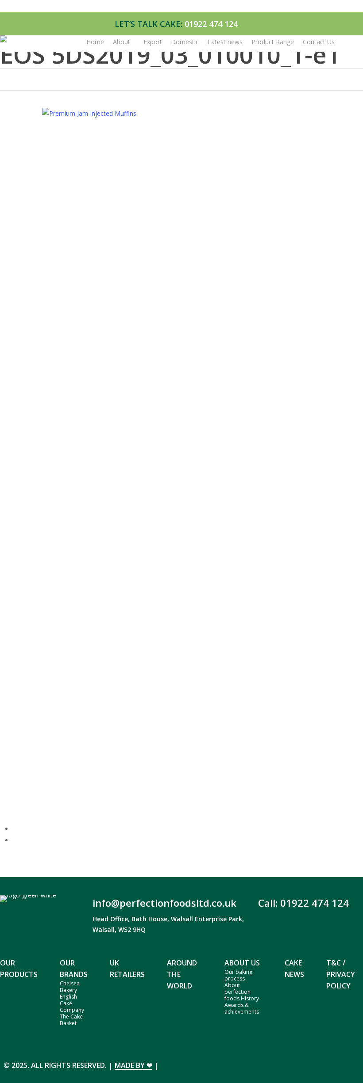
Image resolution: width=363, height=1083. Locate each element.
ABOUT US (242, 963)
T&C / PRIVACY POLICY (340, 974)
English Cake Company (72, 1003)
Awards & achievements (241, 1008)
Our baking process (238, 975)
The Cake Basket (71, 1020)
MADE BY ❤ (133, 1065)
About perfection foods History (241, 991)
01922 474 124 (211, 24)
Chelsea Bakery (70, 987)
